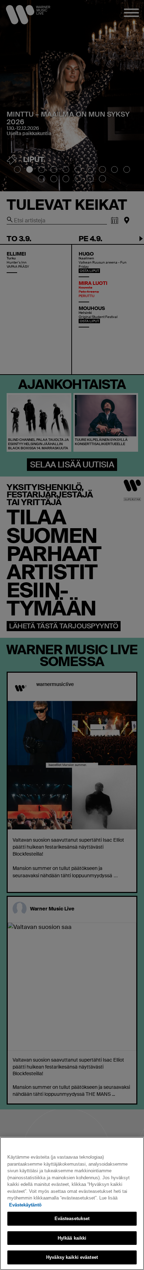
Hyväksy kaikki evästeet (72, 1257)
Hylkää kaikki (72, 1238)
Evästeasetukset (72, 1218)
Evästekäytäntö (25, 1205)
